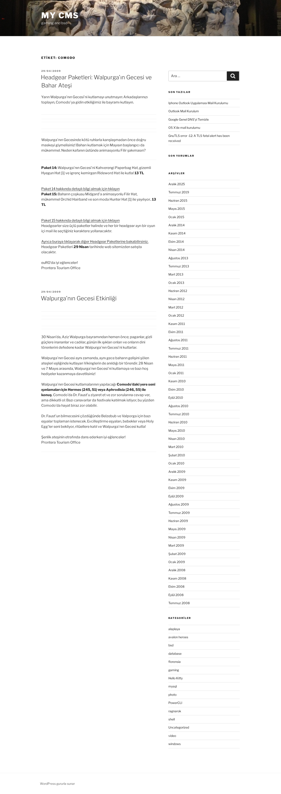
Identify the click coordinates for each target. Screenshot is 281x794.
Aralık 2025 (176, 184)
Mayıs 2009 (177, 529)
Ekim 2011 (175, 332)
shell (171, 719)
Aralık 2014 (176, 225)
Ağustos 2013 (178, 258)
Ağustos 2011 (178, 340)
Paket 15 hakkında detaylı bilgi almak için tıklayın (80, 220)
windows (174, 744)
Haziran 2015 (177, 200)
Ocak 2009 (176, 562)
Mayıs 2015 (176, 208)
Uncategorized (178, 727)
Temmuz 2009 (179, 513)
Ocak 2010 (176, 463)
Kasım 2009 (177, 480)
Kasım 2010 (177, 381)
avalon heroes (178, 637)
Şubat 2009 (177, 554)
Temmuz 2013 (178, 266)
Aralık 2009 (176, 471)
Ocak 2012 (176, 315)
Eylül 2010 (175, 397)
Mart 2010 (176, 447)
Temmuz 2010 (178, 414)
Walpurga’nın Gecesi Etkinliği (79, 298)
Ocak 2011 (176, 373)
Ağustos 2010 (178, 406)
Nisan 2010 (176, 439)
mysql (172, 686)
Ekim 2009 (176, 488)
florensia (174, 661)
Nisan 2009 (176, 537)
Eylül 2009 (176, 496)
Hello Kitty (175, 678)
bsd (170, 645)
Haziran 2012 (177, 291)
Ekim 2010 (176, 389)
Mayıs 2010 (176, 430)
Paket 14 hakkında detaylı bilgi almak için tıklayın (80, 189)
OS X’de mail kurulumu (184, 127)
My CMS (60, 15)
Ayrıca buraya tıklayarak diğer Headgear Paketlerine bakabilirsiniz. (94, 241)
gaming (173, 670)
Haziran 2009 (178, 521)
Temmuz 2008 (179, 603)
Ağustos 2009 (178, 504)
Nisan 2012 (176, 299)
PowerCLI (175, 703)
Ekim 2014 (176, 241)
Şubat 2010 (176, 455)
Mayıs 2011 (176, 365)
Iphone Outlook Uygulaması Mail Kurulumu (198, 103)
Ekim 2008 (176, 586)
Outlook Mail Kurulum (183, 111)
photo (172, 694)
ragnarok (174, 711)
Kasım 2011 (176, 324)
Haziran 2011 (177, 356)
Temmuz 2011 (178, 348)
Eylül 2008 (176, 595)
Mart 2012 (175, 307)
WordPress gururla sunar (57, 783)
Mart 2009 (176, 545)
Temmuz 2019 (178, 192)
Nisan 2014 (176, 250)
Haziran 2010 (177, 422)
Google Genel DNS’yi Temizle (188, 119)
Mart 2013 (175, 274)
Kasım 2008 (177, 578)
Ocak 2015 (176, 217)
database (175, 653)
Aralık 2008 (176, 570)
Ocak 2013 (176, 283)
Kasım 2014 (177, 233)
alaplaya (174, 629)
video (172, 736)
